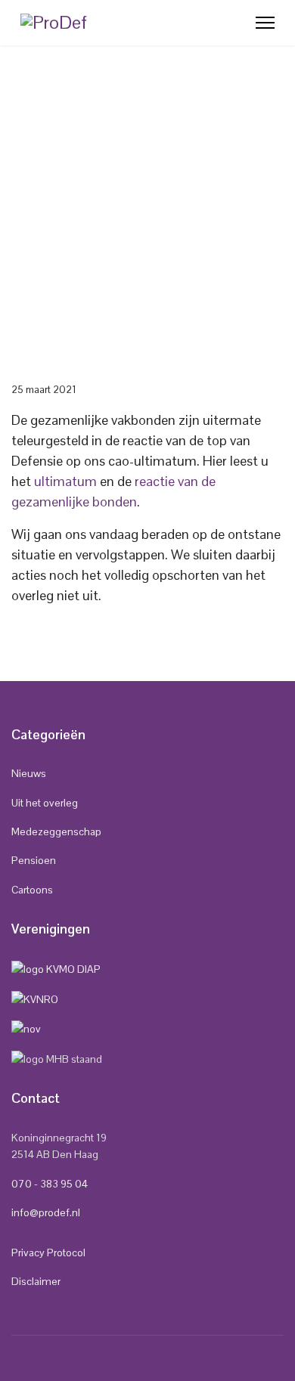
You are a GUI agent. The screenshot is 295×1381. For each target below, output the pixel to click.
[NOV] (26, 1028)
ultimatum (65, 481)
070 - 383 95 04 (49, 1184)
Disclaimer (36, 1281)
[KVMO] (56, 968)
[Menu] (265, 22)
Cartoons (32, 889)
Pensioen (33, 860)
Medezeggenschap (56, 831)
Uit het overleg (44, 803)
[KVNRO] (34, 998)
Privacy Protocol (48, 1252)
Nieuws (28, 773)
